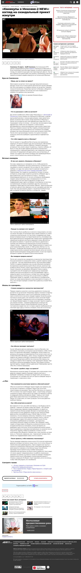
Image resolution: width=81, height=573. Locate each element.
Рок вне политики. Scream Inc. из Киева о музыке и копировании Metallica (42, 503)
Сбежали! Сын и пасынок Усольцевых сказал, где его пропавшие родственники (69, 73)
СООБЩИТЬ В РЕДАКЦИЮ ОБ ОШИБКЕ (22, 545)
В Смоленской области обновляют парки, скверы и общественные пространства (66, 37)
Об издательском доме (19, 541)
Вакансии (43, 541)
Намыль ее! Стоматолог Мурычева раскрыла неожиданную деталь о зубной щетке (68, 58)
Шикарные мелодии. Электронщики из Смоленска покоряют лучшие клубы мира (16, 508)
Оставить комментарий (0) (40, 478)
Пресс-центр (30, 541)
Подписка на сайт (24, 543)
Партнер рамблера (27, 567)
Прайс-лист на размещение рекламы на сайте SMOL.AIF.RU (62, 541)
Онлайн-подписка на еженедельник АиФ (41, 543)
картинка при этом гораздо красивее (30, 170)
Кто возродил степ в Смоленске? (42, 507)
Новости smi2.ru (7, 537)
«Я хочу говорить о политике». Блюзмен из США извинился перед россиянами (28, 466)
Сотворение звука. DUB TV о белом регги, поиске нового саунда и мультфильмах (16, 503)
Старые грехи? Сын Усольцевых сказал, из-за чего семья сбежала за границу (69, 47)
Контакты (15, 543)
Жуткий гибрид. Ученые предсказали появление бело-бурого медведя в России (69, 68)
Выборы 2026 (68, 543)
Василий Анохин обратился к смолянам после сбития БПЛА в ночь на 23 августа (66, 18)
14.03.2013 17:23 (5, 6)
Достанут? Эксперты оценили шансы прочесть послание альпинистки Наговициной (69, 63)
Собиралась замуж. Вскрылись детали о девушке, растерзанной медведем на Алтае (68, 52)
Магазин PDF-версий (58, 543)
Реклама (37, 541)
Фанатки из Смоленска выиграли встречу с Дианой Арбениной (17, 512)
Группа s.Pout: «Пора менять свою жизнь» (27, 472)
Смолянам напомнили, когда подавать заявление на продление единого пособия (66, 25)
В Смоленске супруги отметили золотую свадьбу (66, 31)
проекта (31, 68)
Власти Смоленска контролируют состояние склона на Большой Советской (66, 12)
